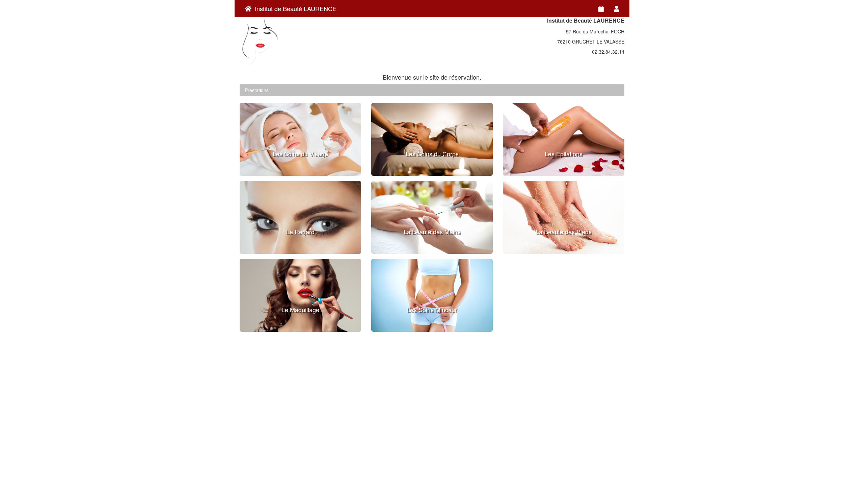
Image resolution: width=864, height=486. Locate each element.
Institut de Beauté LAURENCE (293, 8)
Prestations (257, 90)
